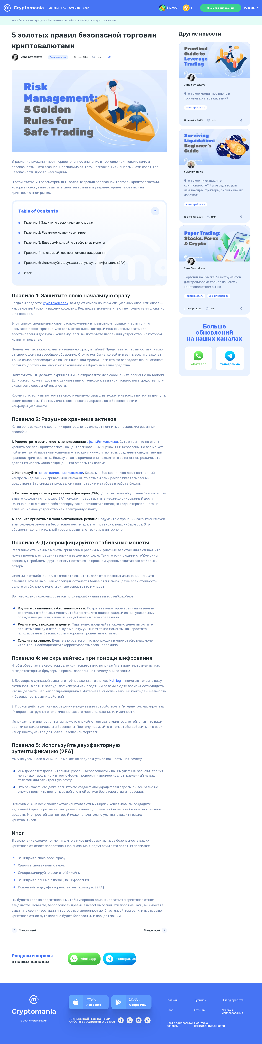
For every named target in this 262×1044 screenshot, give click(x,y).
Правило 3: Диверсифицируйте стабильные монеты (64, 243)
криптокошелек (55, 303)
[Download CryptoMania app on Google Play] (131, 1002)
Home (15, 20)
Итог (28, 273)
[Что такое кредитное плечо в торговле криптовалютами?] (214, 84)
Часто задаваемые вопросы (180, 1024)
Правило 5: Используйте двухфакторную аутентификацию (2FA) (74, 263)
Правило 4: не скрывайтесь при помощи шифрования (65, 253)
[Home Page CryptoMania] (24, 8)
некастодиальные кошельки (60, 473)
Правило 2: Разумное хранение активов (55, 233)
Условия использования (232, 1011)
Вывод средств (232, 1000)
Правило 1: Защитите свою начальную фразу (59, 223)
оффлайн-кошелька (102, 442)
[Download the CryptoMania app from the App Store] (89, 1002)
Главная (172, 1000)
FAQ (63, 8)
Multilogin (116, 681)
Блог (86, 8)
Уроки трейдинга (37, 20)
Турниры (53, 8)
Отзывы (74, 8)
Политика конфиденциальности (209, 1024)
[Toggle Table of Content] (155, 211)
